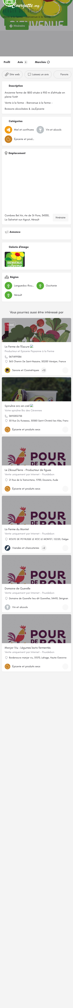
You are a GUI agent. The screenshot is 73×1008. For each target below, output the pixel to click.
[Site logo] (24, 5)
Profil (7, 62)
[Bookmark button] (65, 370)
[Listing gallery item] (15, 259)
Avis (22, 62)
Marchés (40, 62)
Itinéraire (61, 217)
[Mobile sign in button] (69, 5)
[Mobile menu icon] (4, 5)
